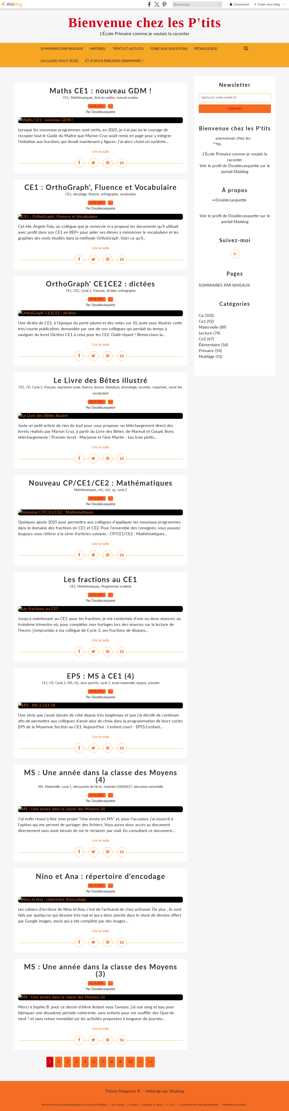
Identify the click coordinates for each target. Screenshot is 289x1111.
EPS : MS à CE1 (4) (100, 676)
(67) (206, 339)
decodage (79, 194)
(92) (206, 322)
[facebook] (149, 4)
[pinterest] (164, 4)
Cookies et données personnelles (198, 1104)
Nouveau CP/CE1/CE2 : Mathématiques (100, 483)
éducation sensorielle (148, 786)
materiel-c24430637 (118, 786)
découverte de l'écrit (87, 786)
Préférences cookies (234, 1104)
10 (130, 1062)
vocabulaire (128, 194)
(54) (210, 351)
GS (76, 683)
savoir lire (175, 387)
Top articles (118, 1104)
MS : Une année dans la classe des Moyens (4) (100, 776)
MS (70, 683)
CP (28, 387)
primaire (153, 683)
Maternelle (52, 786)
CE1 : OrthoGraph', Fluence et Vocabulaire (100, 187)
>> (150, 1062)
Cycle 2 (86, 291)
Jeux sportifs (89, 683)
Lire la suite (100, 151)
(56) (213, 345)
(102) (206, 316)
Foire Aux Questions (168, 49)
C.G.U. (171, 1104)
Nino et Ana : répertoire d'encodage (100, 876)
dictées (111, 291)
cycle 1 (105, 683)
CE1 (66, 97)
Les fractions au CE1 (101, 579)
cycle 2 (122, 490)
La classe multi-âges (59, 61)
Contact (133, 1104)
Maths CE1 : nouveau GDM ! (100, 91)
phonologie (129, 387)
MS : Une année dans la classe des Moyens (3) (100, 970)
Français (99, 291)
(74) (209, 333)
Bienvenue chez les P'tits (144, 22)
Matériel (98, 49)
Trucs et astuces (128, 49)
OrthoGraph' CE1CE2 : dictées (100, 284)
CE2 (76, 291)
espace (141, 683)
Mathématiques (82, 97)
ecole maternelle (123, 683)
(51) (210, 357)
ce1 (100, 490)
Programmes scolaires (116, 586)
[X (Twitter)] (157, 4)
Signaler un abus (153, 1104)
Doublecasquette (243, 166)
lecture (99, 387)
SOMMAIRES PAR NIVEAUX (62, 49)
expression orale (69, 387)
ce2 (107, 490)
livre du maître (104, 97)
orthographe (109, 194)
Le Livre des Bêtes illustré (101, 380)
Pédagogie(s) (205, 49)
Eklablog (176, 1091)
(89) (212, 327)
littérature (112, 387)
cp (113, 490)
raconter (144, 387)
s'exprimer (159, 387)
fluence (94, 194)
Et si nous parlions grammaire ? (114, 61)
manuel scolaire (127, 97)
